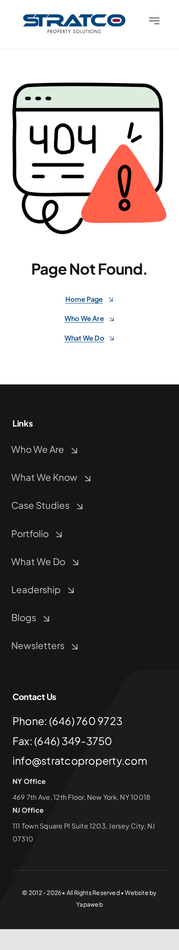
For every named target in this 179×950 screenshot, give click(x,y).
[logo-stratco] (74, 15)
